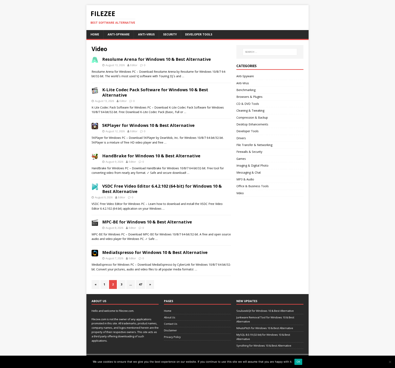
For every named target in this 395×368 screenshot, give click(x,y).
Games (241, 159)
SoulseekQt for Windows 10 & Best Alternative (265, 311)
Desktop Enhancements (252, 124)
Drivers (241, 138)
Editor (133, 65)
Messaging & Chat (248, 172)
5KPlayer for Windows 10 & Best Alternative (148, 125)
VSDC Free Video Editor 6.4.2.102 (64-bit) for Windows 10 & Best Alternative (162, 188)
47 (140, 284)
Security (170, 34)
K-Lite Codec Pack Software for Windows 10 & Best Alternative (155, 92)
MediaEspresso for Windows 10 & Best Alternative (155, 252)
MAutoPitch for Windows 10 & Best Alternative (264, 328)
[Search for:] (270, 51)
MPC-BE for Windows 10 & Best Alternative (147, 222)
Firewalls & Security (249, 152)
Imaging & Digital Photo (252, 165)
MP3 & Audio (245, 179)
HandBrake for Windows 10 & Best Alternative (151, 156)
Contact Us (170, 324)
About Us (169, 317)
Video (240, 193)
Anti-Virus (146, 34)
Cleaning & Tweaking (250, 110)
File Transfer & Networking (254, 145)
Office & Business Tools (252, 186)
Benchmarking (246, 90)
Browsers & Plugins (249, 97)
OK (298, 361)
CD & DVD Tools (247, 104)
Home (95, 34)
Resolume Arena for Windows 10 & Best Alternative (156, 59)
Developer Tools (198, 34)
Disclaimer (170, 330)
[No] (390, 362)
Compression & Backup (252, 117)
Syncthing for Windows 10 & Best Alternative (263, 345)
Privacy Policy (172, 337)
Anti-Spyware (119, 34)
